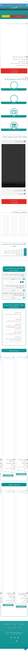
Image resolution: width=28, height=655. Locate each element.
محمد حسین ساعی (22, 59)
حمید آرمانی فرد (17, 312)
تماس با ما (9, 627)
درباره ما (14, 627)
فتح (7, 633)
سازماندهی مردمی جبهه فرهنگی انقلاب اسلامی (22, 594)
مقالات (20, 627)
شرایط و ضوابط (7, 623)
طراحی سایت (18, 633)
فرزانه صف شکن (17, 332)
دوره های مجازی (21, 623)
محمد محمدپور (18, 324)
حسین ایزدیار (18, 319)
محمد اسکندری (18, 337)
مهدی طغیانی (10, 596)
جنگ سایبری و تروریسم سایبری (19, 56)
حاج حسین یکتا (23, 598)
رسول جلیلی (15, 59)
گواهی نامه (14, 623)
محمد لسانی (23, 463)
